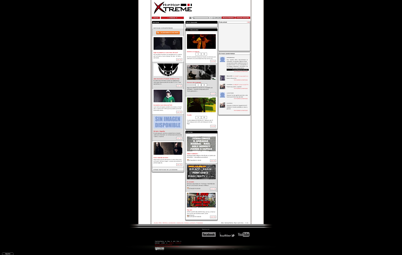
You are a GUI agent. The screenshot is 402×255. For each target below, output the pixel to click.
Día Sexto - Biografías (159, 131)
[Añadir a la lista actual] (204, 54)
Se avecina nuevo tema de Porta (162, 105)
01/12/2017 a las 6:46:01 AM (240, 76)
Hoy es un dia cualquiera (194, 82)
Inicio (155, 18)
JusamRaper (237, 70)
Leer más (179, 59)
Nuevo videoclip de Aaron (160, 157)
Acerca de (180, 223)
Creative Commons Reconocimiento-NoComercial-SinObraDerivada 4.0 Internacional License (168, 244)
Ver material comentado (241, 71)
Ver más (213, 61)
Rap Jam (189, 210)
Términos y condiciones (169, 223)
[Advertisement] (234, 37)
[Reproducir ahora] (198, 54)
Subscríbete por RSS (169, 33)
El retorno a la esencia (193, 51)
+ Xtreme (172, 18)
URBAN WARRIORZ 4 (192, 154)
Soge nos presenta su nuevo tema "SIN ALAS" (165, 52)
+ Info (248, 22)
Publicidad (200, 223)
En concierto (190, 182)
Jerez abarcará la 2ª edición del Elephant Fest (166, 79)
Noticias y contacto (190, 223)
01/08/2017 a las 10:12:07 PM (241, 84)
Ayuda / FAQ (158, 223)
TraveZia (189, 115)
